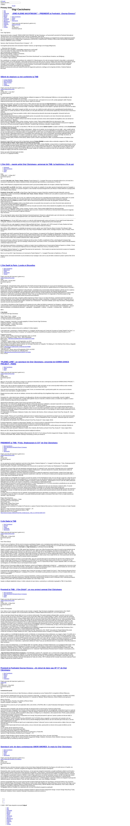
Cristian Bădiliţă (8, 80)
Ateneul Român (16, 24)
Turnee (5, 274)
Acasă (13, 5)
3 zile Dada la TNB (8, 521)
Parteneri (6, 24)
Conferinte (6, 85)
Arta (5, 12)
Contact (6, 27)
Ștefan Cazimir (8, 82)
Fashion (6, 23)
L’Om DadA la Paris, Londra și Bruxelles (18, 265)
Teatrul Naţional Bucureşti (7, 89)
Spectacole (15, 20)
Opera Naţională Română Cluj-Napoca (11, 759)
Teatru (5, 17)
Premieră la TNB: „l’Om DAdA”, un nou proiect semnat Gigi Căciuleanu (31, 589)
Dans (13, 19)
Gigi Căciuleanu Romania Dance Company (15, 447)
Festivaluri (6, 678)
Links (5, 25)
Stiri (5, 10)
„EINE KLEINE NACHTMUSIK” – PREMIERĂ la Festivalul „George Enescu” (44, 13)
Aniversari (6, 167)
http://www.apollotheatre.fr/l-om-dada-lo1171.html (21, 338)
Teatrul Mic (3, 682)
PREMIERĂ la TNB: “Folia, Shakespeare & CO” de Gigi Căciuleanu (29, 443)
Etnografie (6, 19)
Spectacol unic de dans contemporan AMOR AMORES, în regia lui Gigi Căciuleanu (36, 747)
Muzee (5, 16)
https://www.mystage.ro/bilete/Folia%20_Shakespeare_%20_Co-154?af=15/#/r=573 (23, 512)
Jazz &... (6, 20)
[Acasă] (3, 1)
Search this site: (5, 2)
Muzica (5, 15)
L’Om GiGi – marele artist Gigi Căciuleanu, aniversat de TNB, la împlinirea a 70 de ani (37, 164)
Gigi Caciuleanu (16, 16)
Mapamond (7, 21)
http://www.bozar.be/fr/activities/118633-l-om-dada (17, 352)
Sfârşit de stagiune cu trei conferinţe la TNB (19, 77)
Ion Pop (6, 525)
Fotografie (6, 13)
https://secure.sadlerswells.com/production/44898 (17, 346)
